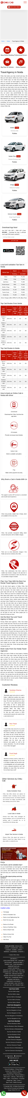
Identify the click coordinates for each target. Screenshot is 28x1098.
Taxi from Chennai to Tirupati (14, 1045)
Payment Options (19, 1074)
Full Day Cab (8, 985)
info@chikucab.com (14, 1058)
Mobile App (9, 1080)
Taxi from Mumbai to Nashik (14, 1031)
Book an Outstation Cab (9, 914)
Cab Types (15, 972)
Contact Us (8, 1071)
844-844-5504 (15, 7)
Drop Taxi (8, 973)
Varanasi (6, 951)
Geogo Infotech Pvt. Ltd (14, 1090)
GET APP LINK (14, 240)
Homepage (6, 912)
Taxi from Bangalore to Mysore (13, 1007)
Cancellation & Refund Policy (13, 1073)
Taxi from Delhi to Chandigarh (14, 996)
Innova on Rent (17, 962)
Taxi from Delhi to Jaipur (14, 994)
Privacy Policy (19, 1069)
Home (3, 41)
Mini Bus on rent (17, 973)
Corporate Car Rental (13, 981)
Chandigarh (14, 948)
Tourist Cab (8, 964)
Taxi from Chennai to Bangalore (14, 1039)
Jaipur (20, 949)
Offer (8, 1078)
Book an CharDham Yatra (9, 927)
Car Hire (21, 960)
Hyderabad (13, 951)
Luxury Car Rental (13, 968)
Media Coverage (18, 1082)
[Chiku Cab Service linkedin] (17, 1060)
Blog (15, 1080)
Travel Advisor (14, 1078)
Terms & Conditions (9, 1069)
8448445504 (10, 1056)
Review (20, 1071)
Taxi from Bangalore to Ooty (14, 1013)
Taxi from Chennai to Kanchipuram (13, 1050)
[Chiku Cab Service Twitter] (10, 1060)
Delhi (20, 948)
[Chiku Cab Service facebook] (11, 1060)
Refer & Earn (7, 1076)
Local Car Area (9, 983)
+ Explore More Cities (14, 954)
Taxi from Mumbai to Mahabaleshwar (14, 1029)
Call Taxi (22, 972)
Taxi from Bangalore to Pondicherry (13, 1015)
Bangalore (18, 946)
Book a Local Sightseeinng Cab (11, 917)
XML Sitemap (20, 1076)
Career (19, 1080)
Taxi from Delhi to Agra (13, 991)
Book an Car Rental (8, 924)
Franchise (22, 1078)
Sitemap (13, 1076)
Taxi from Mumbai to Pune (13, 1034)
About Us (14, 1071)
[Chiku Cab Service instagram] (13, 1060)
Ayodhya (20, 951)
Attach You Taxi (7, 936)
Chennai (7, 948)
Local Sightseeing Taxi (10, 960)
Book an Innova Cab (8, 934)
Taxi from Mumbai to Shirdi (13, 1023)
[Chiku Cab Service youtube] (14, 1060)
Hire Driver (6, 939)
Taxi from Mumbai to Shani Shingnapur (13, 1026)
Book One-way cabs (8, 920)
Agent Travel (9, 1082)
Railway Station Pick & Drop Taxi (13, 975)
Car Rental (13, 958)
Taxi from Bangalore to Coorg (14, 1010)
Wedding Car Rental (13, 979)
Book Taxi (8, 977)
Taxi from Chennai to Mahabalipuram (14, 1047)
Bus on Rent (8, 962)
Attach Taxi (20, 970)
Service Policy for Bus (8, 1074)
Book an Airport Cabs (8, 929)
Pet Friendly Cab (18, 985)
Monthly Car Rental (9, 970)
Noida (8, 41)
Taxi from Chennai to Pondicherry (14, 1042)
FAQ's (4, 1078)
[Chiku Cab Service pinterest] (16, 1060)
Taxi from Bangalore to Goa (14, 1018)
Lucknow (8, 949)
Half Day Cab (19, 983)
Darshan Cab (7, 972)
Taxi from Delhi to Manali (14, 1002)
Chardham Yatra (17, 977)
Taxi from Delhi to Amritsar (13, 999)
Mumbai (14, 949)
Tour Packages (17, 964)
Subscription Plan (13, 966)
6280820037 (19, 1056)
